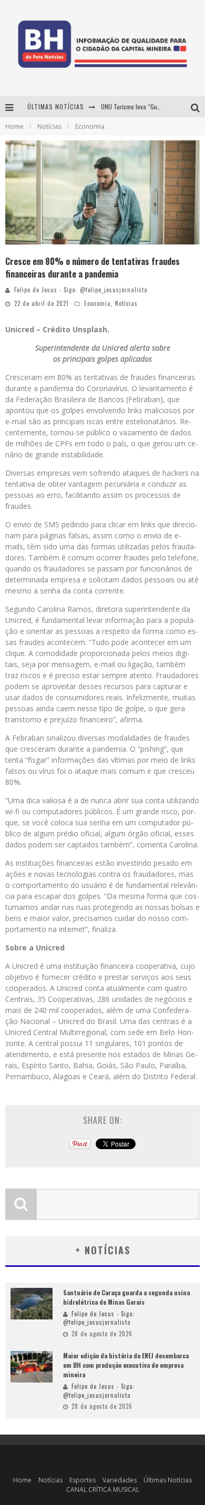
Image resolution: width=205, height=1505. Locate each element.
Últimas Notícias (168, 1480)
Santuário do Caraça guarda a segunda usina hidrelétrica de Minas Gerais (126, 1297)
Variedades (119, 1480)
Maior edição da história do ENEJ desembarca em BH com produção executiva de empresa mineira (126, 1365)
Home (14, 126)
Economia (97, 303)
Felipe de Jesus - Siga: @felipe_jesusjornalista (81, 289)
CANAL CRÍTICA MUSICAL (102, 1489)
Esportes (82, 1480)
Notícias (126, 303)
